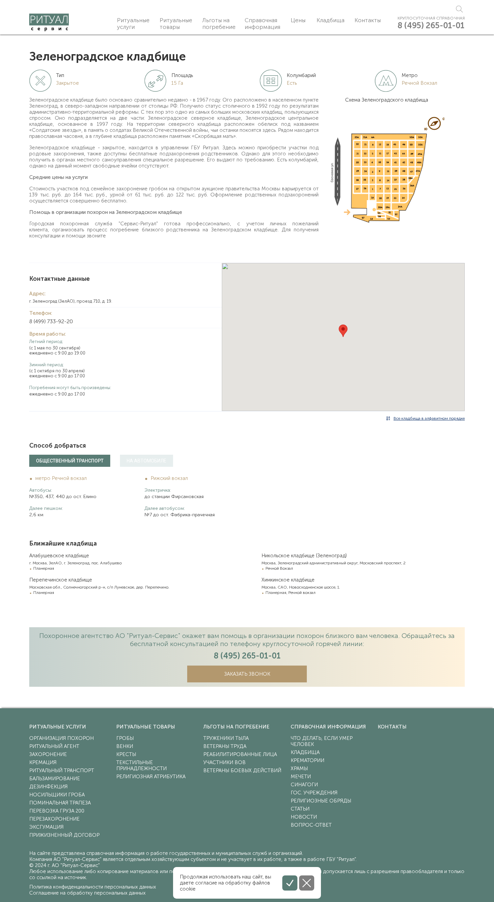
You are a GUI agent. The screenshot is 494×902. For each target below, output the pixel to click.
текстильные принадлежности (141, 765)
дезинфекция (48, 787)
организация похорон (61, 738)
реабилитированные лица (240, 754)
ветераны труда (224, 746)
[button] (343, 331)
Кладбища (330, 20)
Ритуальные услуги (133, 23)
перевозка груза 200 (56, 811)
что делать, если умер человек (322, 741)
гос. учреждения (314, 793)
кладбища (305, 752)
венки (124, 746)
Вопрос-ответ (311, 825)
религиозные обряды (321, 801)
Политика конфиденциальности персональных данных (92, 887)
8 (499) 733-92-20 (51, 321)
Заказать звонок (247, 674)
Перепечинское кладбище (60, 580)
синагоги (304, 785)
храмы (299, 768)
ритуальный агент (54, 746)
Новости (304, 817)
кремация (42, 762)
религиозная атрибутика (151, 777)
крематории (307, 760)
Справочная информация (262, 23)
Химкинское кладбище (288, 580)
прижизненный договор (64, 835)
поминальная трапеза (60, 803)
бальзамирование (54, 779)
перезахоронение (54, 819)
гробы (125, 738)
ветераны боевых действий (242, 770)
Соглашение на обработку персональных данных (87, 893)
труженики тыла (226, 738)
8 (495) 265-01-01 (431, 25)
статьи (300, 809)
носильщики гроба (57, 795)
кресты (126, 754)
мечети (301, 777)
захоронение (48, 754)
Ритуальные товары (176, 23)
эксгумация (46, 827)
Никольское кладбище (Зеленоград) (304, 556)
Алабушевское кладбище (59, 556)
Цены (298, 20)
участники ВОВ (224, 762)
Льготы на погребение (219, 23)
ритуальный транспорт (61, 770)
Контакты (368, 20)
